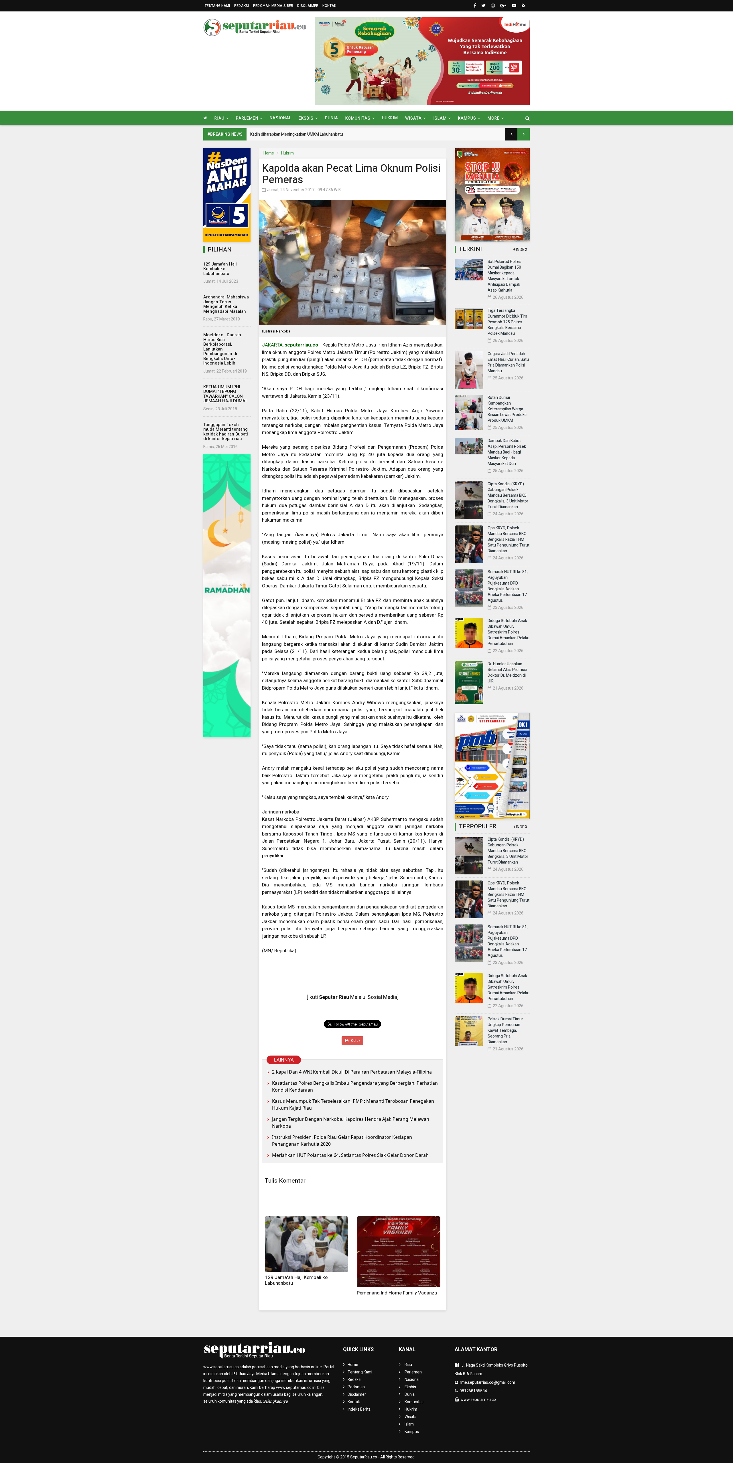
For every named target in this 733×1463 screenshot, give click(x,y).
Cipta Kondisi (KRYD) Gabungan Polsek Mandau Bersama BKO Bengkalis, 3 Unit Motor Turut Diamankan (508, 495)
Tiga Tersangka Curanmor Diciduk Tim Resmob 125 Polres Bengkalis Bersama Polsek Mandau (507, 322)
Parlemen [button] (247, 118)
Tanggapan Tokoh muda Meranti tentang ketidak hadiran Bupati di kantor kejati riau (225, 431)
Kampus (412, 1432)
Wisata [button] (413, 118)
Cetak (355, 1040)
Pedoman (356, 1387)
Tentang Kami (217, 5)
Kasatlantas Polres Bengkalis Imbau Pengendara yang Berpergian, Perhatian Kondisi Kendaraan (355, 1086)
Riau (408, 1365)
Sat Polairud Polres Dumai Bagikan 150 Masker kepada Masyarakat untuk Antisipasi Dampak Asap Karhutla (504, 276)
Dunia (331, 118)
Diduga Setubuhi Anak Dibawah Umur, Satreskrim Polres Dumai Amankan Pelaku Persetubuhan (508, 632)
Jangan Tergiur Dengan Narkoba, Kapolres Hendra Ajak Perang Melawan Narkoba (350, 1122)
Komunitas (414, 1402)
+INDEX (520, 250)
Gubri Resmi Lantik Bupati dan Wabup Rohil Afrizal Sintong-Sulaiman (310, 134)
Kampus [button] (467, 118)
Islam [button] (440, 118)
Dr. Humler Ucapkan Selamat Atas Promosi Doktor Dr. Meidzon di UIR (507, 672)
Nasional (280, 118)
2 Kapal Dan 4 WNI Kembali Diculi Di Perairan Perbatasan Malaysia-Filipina (352, 1072)
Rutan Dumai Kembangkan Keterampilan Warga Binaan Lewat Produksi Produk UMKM (507, 409)
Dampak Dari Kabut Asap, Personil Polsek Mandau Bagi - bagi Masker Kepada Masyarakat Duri (507, 452)
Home (268, 153)
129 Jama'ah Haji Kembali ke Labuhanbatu (220, 269)
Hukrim (390, 118)
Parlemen (413, 1372)
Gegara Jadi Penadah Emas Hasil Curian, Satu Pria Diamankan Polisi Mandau (508, 362)
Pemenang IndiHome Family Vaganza (397, 1292)
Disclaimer (307, 5)
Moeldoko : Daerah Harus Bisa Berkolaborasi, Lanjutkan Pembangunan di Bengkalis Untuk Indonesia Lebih (222, 349)
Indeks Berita (359, 1409)
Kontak (329, 5)
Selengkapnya (275, 1401)
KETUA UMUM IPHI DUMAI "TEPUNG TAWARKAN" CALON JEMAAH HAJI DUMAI (225, 394)
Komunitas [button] (358, 118)
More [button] (494, 118)
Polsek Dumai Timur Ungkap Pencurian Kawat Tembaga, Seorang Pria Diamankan (505, 1030)
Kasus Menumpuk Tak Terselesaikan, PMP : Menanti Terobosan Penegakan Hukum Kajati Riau (353, 1104)
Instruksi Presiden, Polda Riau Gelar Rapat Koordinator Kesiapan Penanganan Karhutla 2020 (342, 1140)
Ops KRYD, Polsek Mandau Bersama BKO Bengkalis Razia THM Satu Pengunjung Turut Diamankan (508, 539)
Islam (409, 1424)
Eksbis (410, 1387)
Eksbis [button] (306, 118)
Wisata (410, 1417)
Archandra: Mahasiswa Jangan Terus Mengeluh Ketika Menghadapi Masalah (226, 304)
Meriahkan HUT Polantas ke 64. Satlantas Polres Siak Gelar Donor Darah (350, 1155)
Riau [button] (219, 118)
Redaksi (241, 5)
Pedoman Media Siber (273, 5)
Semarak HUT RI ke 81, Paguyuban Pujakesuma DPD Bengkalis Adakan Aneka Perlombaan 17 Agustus (508, 586)
